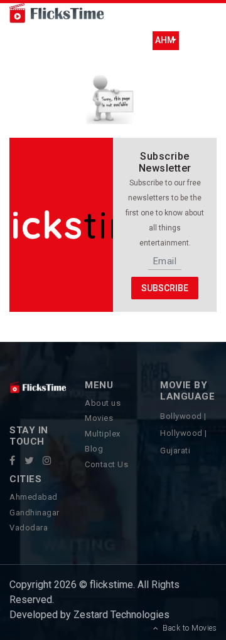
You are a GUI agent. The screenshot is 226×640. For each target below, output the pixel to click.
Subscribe (164, 287)
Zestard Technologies (120, 615)
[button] (166, 40)
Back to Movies (187, 628)
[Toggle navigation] (37, 40)
